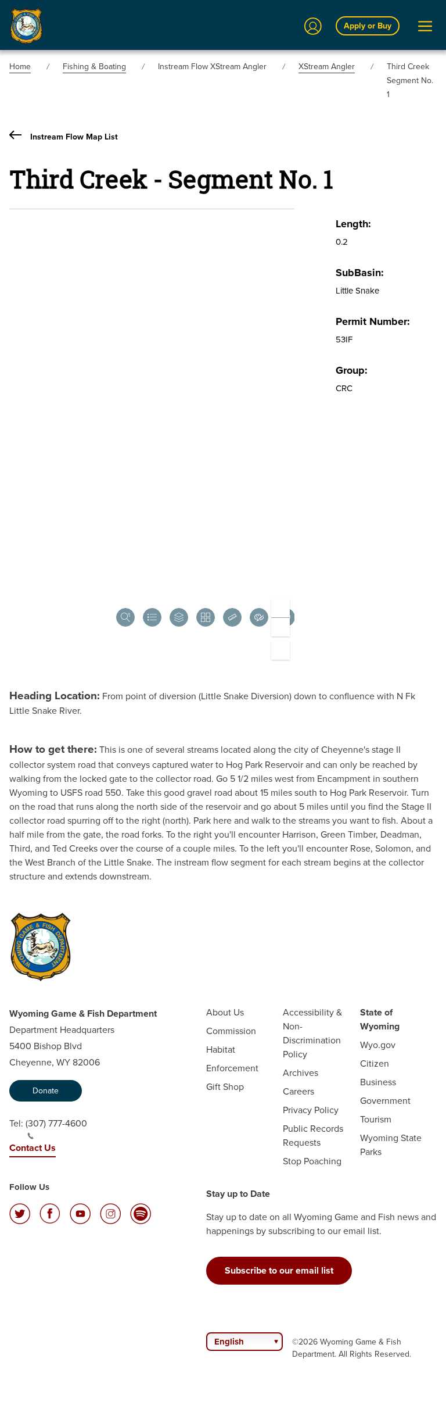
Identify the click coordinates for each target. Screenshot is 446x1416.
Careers (298, 1091)
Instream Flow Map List (74, 137)
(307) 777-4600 (56, 1123)
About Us (225, 1012)
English (229, 1341)
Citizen (374, 1063)
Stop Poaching (312, 1161)
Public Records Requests (313, 1135)
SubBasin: (360, 272)
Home (20, 66)
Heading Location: (54, 695)
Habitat (220, 1049)
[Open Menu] (425, 26)
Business (378, 1082)
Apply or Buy (367, 26)
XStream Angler (326, 66)
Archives (300, 1072)
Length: (353, 223)
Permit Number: (373, 321)
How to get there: (53, 749)
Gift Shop (225, 1086)
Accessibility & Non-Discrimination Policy (312, 1033)
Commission (231, 1031)
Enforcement (232, 1068)
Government (385, 1100)
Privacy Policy (311, 1110)
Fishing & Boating (94, 66)
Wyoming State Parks (391, 1144)
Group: (352, 370)
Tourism (375, 1119)
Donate (46, 1091)
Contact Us (32, 1147)
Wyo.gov (377, 1045)
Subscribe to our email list (279, 1270)
